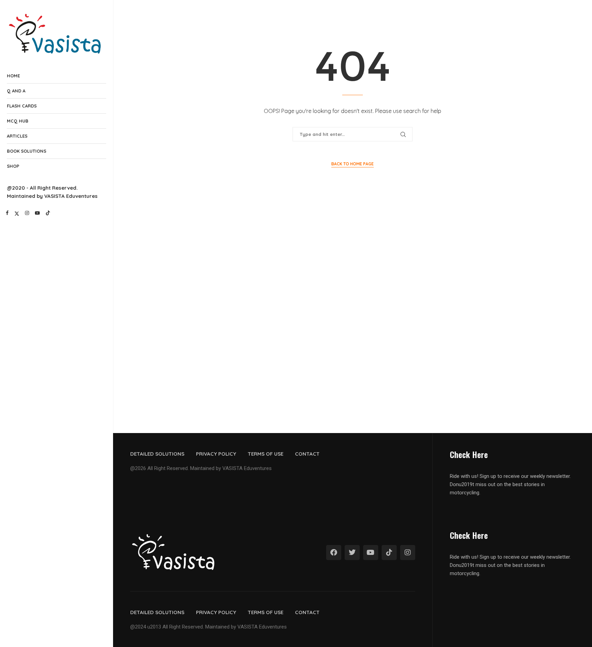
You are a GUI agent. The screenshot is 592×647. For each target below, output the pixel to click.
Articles (17, 136)
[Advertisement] (352, 265)
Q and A (16, 90)
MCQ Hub (17, 121)
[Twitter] (16, 213)
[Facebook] (7, 213)
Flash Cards (22, 106)
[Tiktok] (48, 213)
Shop (13, 166)
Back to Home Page (352, 163)
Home (13, 75)
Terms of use (265, 454)
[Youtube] (37, 213)
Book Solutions (26, 151)
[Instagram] (27, 213)
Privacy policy (216, 454)
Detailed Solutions (157, 454)
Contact (307, 454)
